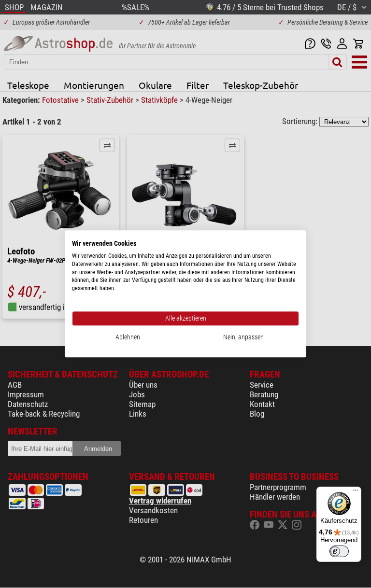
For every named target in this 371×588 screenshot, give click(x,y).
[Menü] (355, 492)
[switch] (339, 551)
